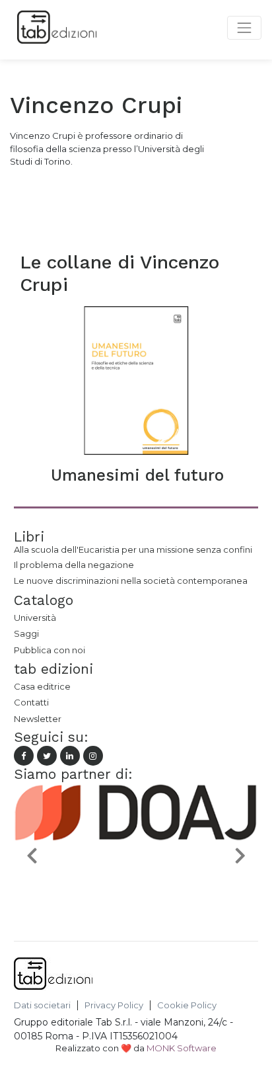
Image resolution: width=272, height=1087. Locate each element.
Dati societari (42, 1005)
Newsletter (37, 718)
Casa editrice (42, 686)
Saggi (26, 633)
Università (35, 617)
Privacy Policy (114, 1005)
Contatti (31, 702)
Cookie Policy (187, 1005)
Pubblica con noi (49, 650)
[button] (32, 854)
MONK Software (182, 1048)
